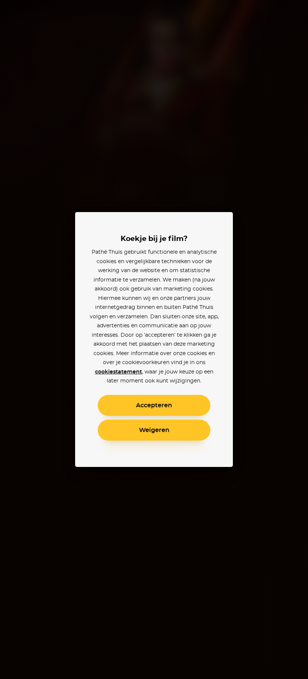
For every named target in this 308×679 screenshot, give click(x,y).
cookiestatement (118, 372)
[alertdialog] (154, 339)
